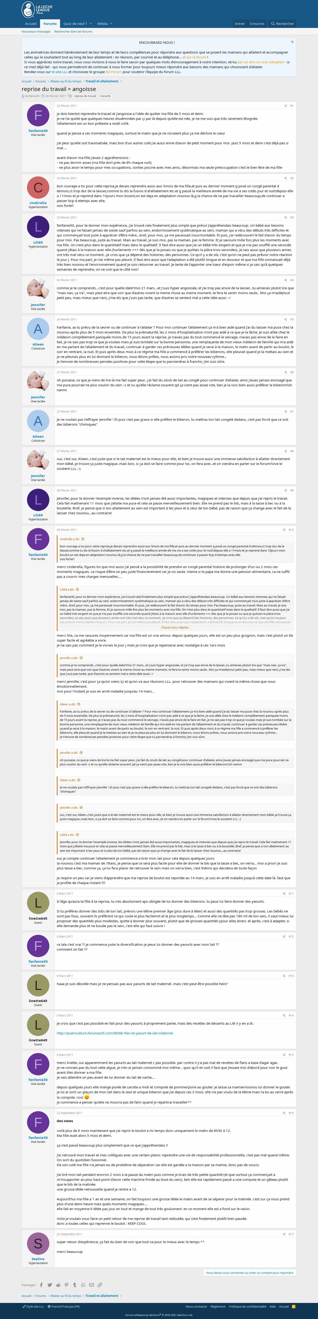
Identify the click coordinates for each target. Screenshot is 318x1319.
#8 (292, 451)
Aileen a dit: (68, 704)
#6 (292, 372)
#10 (291, 530)
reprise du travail (85, 96)
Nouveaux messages (36, 31)
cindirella (38, 202)
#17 (291, 1234)
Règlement (218, 1306)
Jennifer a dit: (69, 658)
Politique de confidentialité (247, 1306)
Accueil (31, 23)
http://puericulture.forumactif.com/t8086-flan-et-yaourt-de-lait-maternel (115, 1033)
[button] (91, 23)
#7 (292, 412)
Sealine (38, 1258)
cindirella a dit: (70, 539)
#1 (292, 106)
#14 (291, 1015)
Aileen (38, 344)
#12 (291, 937)
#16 (291, 1113)
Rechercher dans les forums (73, 31)
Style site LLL (35, 1306)
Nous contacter (196, 1306)
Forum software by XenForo (159, 1315)
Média (103, 23)
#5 (292, 319)
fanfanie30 (32, 96)
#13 (291, 976)
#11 (291, 893)
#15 (291, 1055)
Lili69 (38, 242)
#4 (292, 280)
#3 (292, 217)
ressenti (105, 96)
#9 (292, 490)
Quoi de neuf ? (75, 23)
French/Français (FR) (65, 1306)
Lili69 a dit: (67, 589)
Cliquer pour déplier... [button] (175, 627)
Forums (50, 23)
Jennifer (38, 304)
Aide (273, 1306)
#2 (292, 178)
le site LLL (60, 71)
